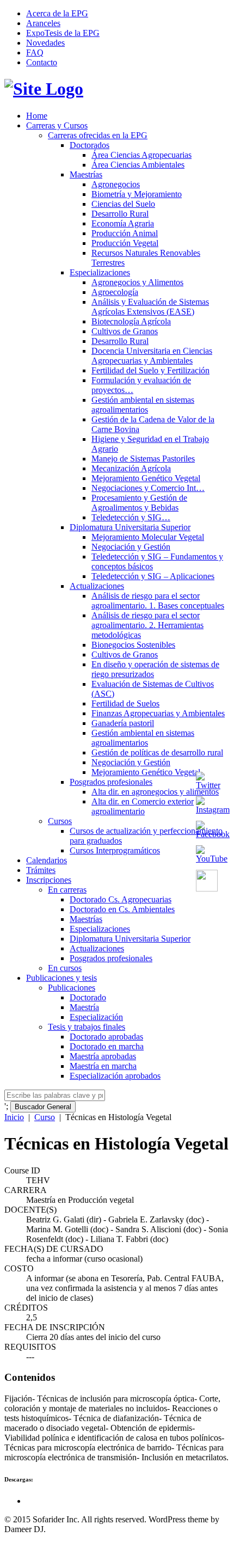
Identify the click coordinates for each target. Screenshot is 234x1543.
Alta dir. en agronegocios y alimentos (155, 791)
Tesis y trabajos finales (86, 1026)
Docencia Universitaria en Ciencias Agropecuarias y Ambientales (151, 355)
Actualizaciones (97, 586)
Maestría (84, 1007)
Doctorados (89, 145)
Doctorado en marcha (107, 1046)
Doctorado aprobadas (106, 1036)
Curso (44, 1117)
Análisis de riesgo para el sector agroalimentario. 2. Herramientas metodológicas (147, 625)
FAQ (35, 52)
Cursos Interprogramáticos (115, 850)
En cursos (65, 968)
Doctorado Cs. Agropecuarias (120, 899)
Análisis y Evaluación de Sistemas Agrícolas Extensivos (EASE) (150, 306)
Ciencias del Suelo (123, 203)
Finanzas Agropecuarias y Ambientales (158, 713)
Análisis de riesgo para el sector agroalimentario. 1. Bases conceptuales (157, 600)
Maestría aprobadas (103, 1056)
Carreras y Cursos (57, 125)
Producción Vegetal (124, 243)
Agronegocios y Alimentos (137, 282)
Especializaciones (100, 272)
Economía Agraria (122, 223)
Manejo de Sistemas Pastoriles (143, 458)
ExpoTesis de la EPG (63, 33)
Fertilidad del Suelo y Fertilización (150, 370)
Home (36, 115)
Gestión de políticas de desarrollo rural (157, 752)
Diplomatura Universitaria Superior (130, 527)
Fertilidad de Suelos (125, 703)
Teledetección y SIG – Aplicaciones (152, 576)
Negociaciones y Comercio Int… (148, 488)
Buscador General (43, 1107)
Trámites (41, 870)
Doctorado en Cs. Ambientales (122, 909)
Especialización (96, 1017)
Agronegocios (115, 184)
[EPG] (43, 89)
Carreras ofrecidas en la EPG (97, 135)
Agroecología (114, 292)
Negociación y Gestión (130, 546)
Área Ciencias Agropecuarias (141, 154)
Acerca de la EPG (57, 13)
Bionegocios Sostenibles (133, 644)
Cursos (60, 821)
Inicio (14, 1117)
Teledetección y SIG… (130, 517)
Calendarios (46, 860)
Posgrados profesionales (111, 781)
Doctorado (88, 997)
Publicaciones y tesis (61, 977)
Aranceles (43, 23)
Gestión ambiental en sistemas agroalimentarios (142, 404)
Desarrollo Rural (120, 213)
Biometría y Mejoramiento (136, 194)
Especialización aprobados (115, 1075)
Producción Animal (124, 233)
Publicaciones (71, 987)
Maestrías (86, 174)
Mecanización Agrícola (131, 468)
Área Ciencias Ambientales (137, 164)
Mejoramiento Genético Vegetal (145, 478)
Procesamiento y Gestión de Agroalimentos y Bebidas (139, 502)
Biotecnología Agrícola (131, 321)
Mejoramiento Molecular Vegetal (147, 537)
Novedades (45, 42)
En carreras (67, 889)
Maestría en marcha (103, 1066)
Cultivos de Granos (124, 331)
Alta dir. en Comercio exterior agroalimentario (142, 806)
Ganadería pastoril (122, 723)
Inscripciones (48, 879)
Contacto (41, 62)
